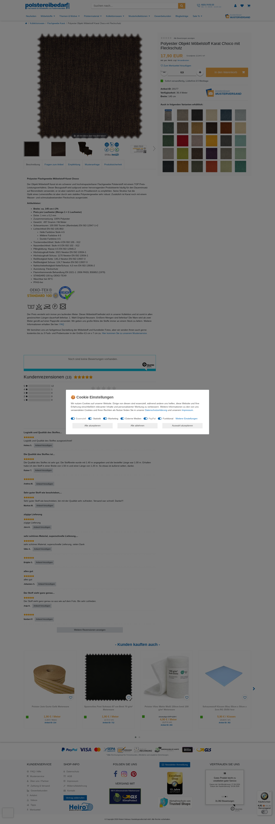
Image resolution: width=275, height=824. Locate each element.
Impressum (187, 410)
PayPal (152, 418)
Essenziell (81, 418)
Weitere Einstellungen (186, 418)
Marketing (113, 418)
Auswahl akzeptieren (182, 425)
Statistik (97, 418)
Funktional (168, 418)
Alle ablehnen (137, 425)
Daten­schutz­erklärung (156, 410)
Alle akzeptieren (93, 425)
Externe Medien (133, 418)
